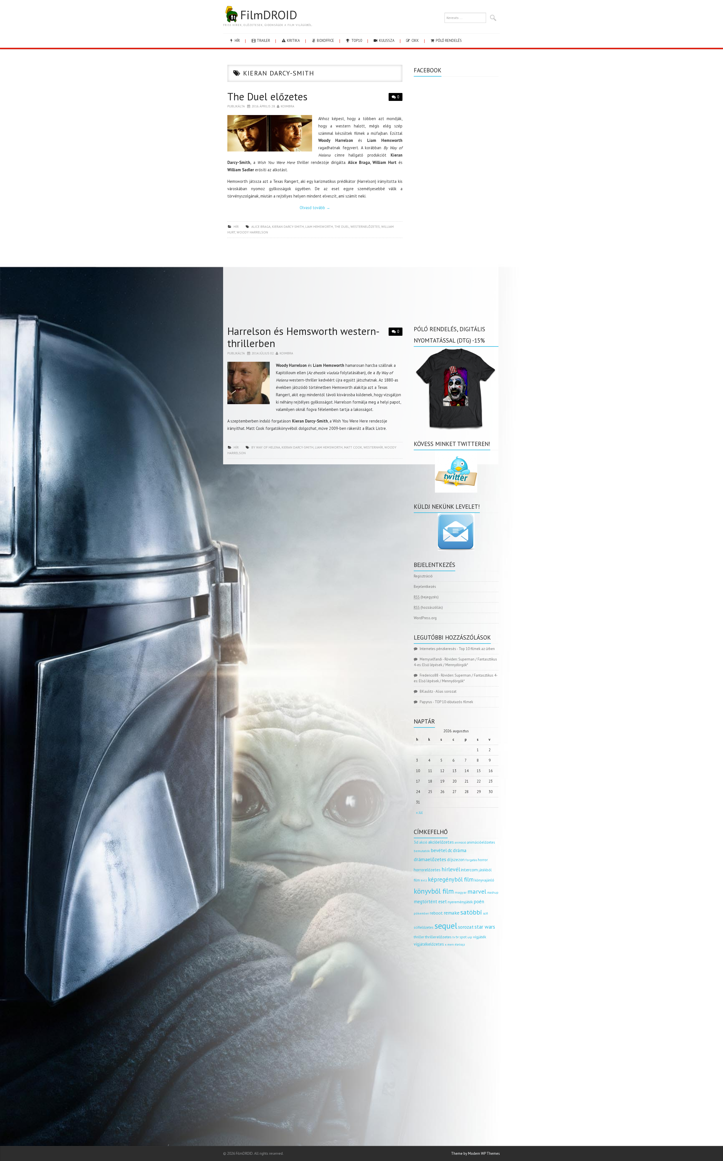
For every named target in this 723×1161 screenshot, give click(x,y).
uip (469, 937)
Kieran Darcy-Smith (288, 226)
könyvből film (434, 891)
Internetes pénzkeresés (438, 648)
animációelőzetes (481, 842)
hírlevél (450, 869)
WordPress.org (425, 618)
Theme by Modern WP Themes (475, 1153)
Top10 (356, 40)
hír (237, 40)
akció (423, 842)
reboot (436, 913)
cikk (415, 40)
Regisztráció (423, 576)
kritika (293, 40)
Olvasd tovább (315, 207)
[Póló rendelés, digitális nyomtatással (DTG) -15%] (456, 387)
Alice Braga (261, 226)
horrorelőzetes (427, 869)
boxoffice (325, 40)
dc (450, 850)
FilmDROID (268, 15)
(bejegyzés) (426, 597)
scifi (485, 913)
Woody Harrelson (252, 232)
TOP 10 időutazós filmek (454, 701)
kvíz (424, 880)
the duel (341, 226)
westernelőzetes (365, 226)
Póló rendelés (448, 40)
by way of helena (265, 447)
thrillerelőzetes (438, 936)
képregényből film (451, 879)
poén (479, 901)
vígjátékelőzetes (429, 944)
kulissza (386, 40)
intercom (469, 869)
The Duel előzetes (267, 96)
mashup (492, 892)
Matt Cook (353, 447)
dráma (460, 850)
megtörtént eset (430, 901)
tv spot (461, 937)
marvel (476, 891)
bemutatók (422, 851)
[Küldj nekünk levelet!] (456, 532)
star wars (484, 926)
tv (453, 937)
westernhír (373, 447)
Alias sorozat (445, 691)
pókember (421, 913)
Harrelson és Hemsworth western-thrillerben (303, 337)
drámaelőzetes (430, 859)
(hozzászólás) (428, 607)
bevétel (439, 850)
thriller (419, 937)
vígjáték (479, 936)
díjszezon (456, 859)
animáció (460, 842)
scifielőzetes (424, 927)
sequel (445, 925)
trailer (263, 40)
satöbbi (471, 912)
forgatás (471, 860)
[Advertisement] (314, 283)
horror (483, 859)
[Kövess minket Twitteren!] (456, 471)
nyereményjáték (460, 902)
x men (449, 944)
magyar (461, 892)
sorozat (466, 927)
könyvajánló (484, 880)
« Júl (419, 812)
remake (452, 912)
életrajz (460, 944)
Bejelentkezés (425, 586)
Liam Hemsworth (319, 226)
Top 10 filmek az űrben (477, 648)
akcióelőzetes (441, 842)
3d (416, 842)
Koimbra (287, 106)
